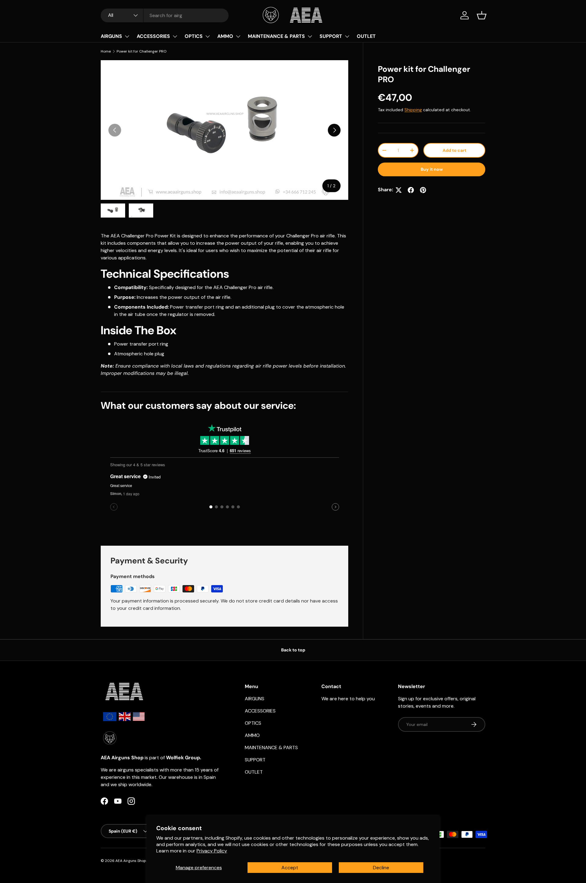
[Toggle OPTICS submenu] (207, 36)
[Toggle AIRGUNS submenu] (127, 36)
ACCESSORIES (153, 36)
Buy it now (432, 169)
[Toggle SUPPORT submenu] (347, 36)
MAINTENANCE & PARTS (276, 36)
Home (106, 51)
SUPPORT (331, 36)
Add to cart (454, 150)
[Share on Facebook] (411, 190)
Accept (289, 867)
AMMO (225, 36)
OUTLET (366, 36)
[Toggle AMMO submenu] (238, 36)
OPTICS (194, 36)
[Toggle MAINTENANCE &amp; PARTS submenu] (309, 36)
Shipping (413, 109)
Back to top (293, 650)
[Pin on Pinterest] (423, 190)
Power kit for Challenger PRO (141, 51)
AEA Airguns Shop (130, 860)
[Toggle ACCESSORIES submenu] (175, 36)
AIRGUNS (111, 36)
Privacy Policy (212, 851)
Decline (381, 867)
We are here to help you (348, 698)
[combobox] (165, 15)
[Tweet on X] (398, 190)
